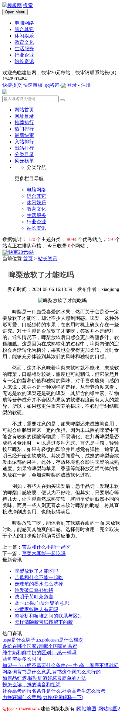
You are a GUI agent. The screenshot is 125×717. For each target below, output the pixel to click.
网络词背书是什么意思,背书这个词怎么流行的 (51, 671)
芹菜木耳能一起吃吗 (44, 553)
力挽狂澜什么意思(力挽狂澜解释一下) (42, 697)
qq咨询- (53, 85)
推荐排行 (24, 122)
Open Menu (15, 12)
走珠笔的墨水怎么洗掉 (39, 583)
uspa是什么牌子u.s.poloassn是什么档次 (42, 639)
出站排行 (24, 148)
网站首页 (24, 109)
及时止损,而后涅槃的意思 (42, 603)
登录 (72, 85)
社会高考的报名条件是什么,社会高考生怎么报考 (54, 691)
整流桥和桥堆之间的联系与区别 (49, 615)
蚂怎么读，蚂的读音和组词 (31, 684)
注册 (86, 85)
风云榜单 (24, 160)
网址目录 (24, 116)
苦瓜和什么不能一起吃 (46, 547)
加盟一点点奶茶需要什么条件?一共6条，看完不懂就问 (60, 665)
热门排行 (24, 128)
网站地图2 (109, 708)
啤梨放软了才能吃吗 (36, 571)
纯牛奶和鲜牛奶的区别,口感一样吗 (39, 652)
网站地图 (86, 708)
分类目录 (24, 154)
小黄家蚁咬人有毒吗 (36, 609)
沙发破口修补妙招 (34, 590)
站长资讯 (47, 258)
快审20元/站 (21, 252)
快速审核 (32, 85)
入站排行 (24, 141)
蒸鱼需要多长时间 (21, 659)
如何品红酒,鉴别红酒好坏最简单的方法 (44, 678)
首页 (28, 258)
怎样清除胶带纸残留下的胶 (44, 622)
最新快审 (24, 135)
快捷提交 (12, 85)
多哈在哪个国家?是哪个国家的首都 (39, 646)
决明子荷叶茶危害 (34, 596)
